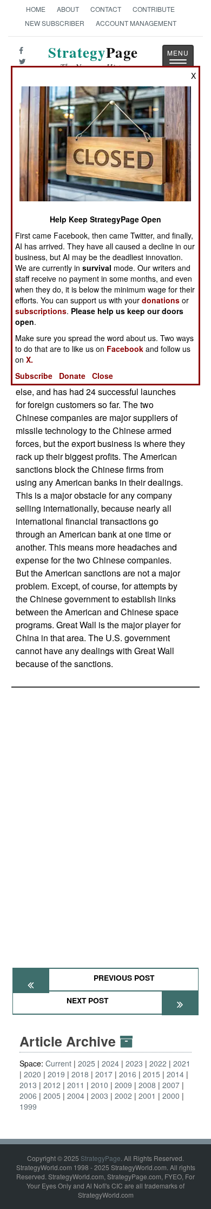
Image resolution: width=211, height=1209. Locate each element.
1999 (28, 1106)
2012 (52, 1084)
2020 (32, 1074)
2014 (175, 1074)
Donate (72, 375)
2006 (28, 1095)
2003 (99, 1095)
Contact (105, 8)
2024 (110, 1063)
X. (29, 359)
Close (102, 375)
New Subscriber (54, 23)
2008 (147, 1084)
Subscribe (33, 375)
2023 (134, 1063)
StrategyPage (101, 1158)
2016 (127, 1074)
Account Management (136, 23)
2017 (104, 1074)
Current (58, 1063)
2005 (52, 1095)
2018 (80, 1074)
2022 (158, 1063)
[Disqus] (105, 822)
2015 (151, 1074)
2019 (56, 1074)
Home (35, 8)
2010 (99, 1084)
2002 (123, 1095)
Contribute (154, 8)
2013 (28, 1084)
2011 (75, 1084)
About (68, 8)
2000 (171, 1095)
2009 (123, 1084)
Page (93, 58)
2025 (86, 1063)
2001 (147, 1095)
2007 (171, 1084)
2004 (75, 1095)
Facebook (125, 348)
